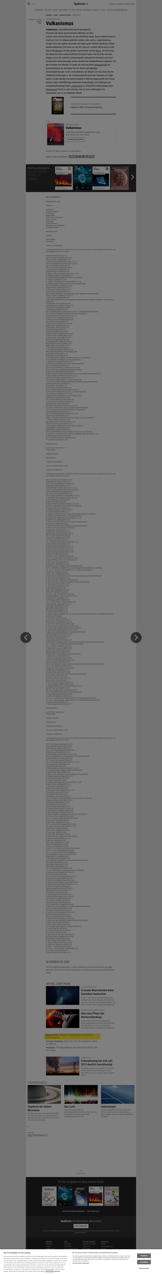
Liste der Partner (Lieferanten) (80, 1263)
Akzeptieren (144, 1256)
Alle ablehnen (144, 1262)
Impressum (57, 1271)
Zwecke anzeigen (144, 1268)
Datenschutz (49, 1271)
